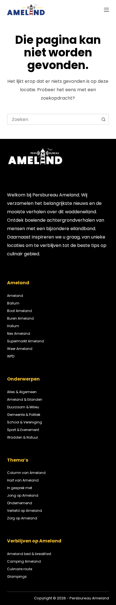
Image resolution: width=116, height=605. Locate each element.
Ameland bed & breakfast (29, 553)
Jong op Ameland (22, 495)
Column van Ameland (26, 472)
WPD (10, 356)
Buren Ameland (20, 318)
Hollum (13, 326)
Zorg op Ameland (22, 518)
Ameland (15, 295)
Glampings (17, 576)
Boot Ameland (19, 310)
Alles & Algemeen (22, 391)
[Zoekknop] (103, 119)
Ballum (13, 303)
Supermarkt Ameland (25, 341)
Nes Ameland (18, 333)
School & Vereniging (24, 422)
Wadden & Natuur (22, 437)
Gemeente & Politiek (23, 414)
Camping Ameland (24, 561)
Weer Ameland (19, 348)
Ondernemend (19, 503)
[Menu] (106, 9)
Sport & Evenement (23, 429)
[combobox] (53, 119)
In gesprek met (19, 487)
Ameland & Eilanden (24, 399)
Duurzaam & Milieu (23, 407)
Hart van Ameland (23, 480)
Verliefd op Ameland (24, 510)
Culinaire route (19, 569)
